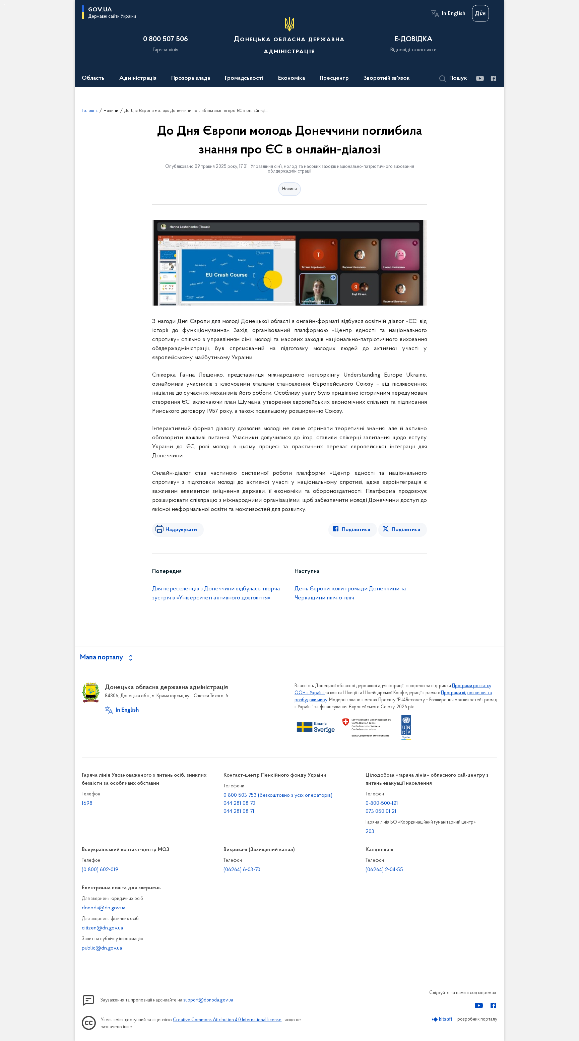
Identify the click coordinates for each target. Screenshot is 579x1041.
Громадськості (244, 78)
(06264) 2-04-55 (384, 869)
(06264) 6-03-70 (241, 869)
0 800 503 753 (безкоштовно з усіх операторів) (277, 795)
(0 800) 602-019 (100, 869)
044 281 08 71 (238, 811)
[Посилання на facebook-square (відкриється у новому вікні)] (493, 78)
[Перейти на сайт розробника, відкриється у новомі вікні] (442, 1019)
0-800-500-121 (382, 803)
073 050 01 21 (381, 811)
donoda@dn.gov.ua (103, 908)
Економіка (291, 78)
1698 (87, 803)
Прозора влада (190, 78)
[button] (453, 78)
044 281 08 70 (239, 803)
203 (370, 831)
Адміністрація (137, 78)
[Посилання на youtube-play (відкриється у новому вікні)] (479, 78)
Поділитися (356, 529)
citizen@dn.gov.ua (102, 928)
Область (93, 78)
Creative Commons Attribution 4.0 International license (227, 1020)
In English (453, 14)
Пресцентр (334, 78)
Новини (111, 111)
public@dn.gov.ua (102, 948)
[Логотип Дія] (480, 13)
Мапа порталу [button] (101, 657)
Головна (90, 111)
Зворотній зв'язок (387, 78)
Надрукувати (181, 529)
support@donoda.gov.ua (208, 1000)
